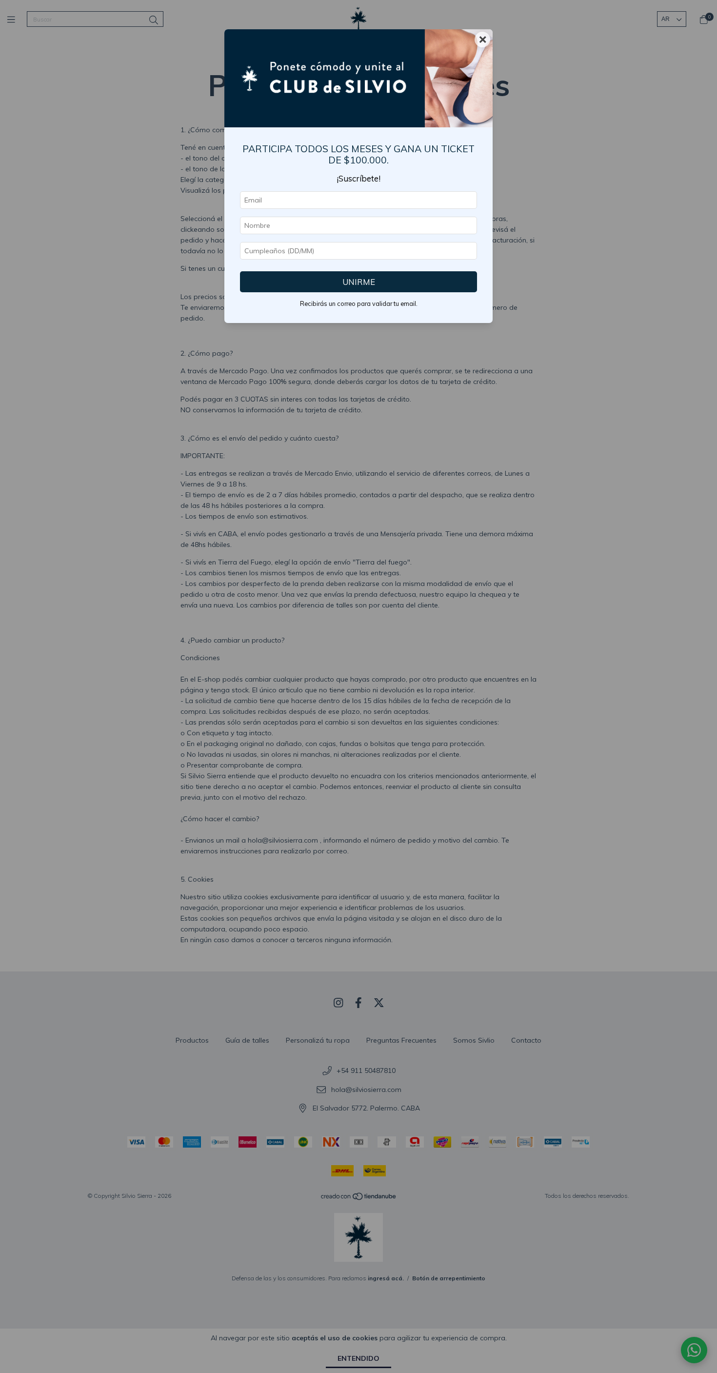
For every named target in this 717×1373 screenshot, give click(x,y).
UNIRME (358, 282)
